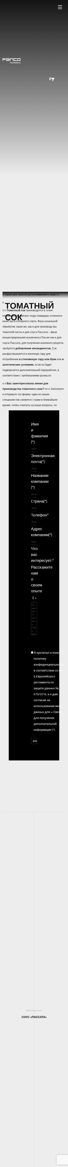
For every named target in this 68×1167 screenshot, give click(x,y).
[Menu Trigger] (60, 7)
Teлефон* (34, 515)
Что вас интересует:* (34, 554)
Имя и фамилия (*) (34, 433)
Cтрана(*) (34, 501)
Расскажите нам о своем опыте (34, 579)
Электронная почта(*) (34, 459)
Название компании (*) (34, 481)
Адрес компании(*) (34, 532)
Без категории (38, 295)
